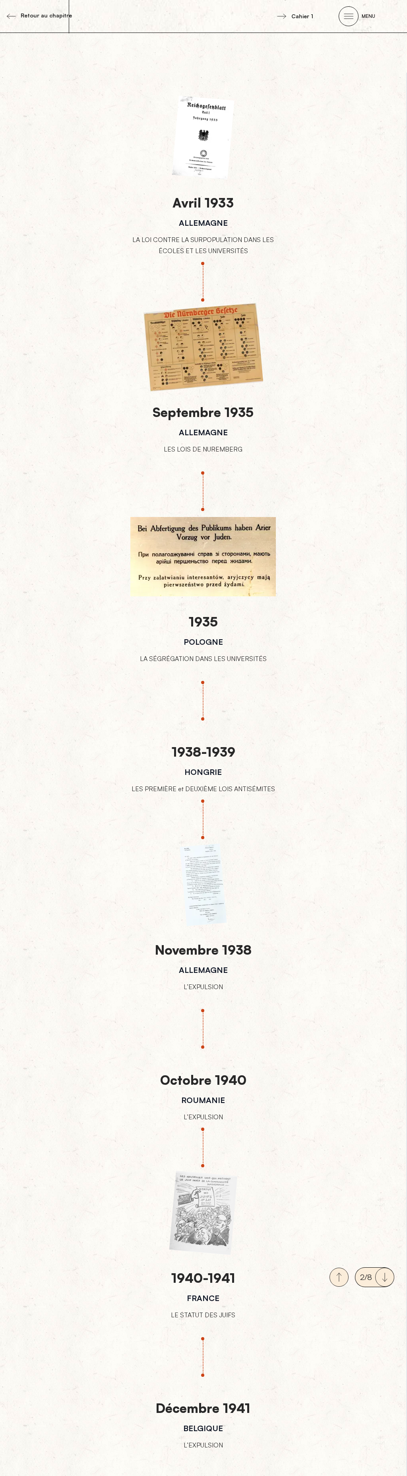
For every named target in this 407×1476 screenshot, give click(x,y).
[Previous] (339, 1277)
